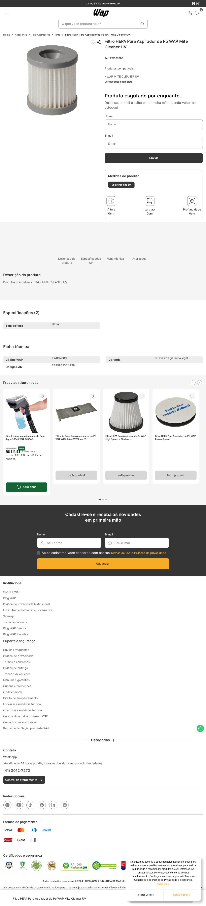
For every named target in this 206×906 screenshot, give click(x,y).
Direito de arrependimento (20, 698)
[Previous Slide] (193, 382)
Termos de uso (120, 553)
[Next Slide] (199, 382)
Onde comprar (12, 692)
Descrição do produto (66, 260)
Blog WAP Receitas (15, 634)
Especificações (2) (91, 260)
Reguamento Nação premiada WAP (26, 728)
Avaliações (139, 258)
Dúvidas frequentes (16, 650)
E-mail (109, 135)
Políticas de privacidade (150, 553)
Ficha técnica (115, 258)
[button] (52, 81)
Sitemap (8, 616)
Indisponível (76, 475)
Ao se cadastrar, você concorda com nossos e (104, 553)
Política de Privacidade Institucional (26, 604)
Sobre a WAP (11, 592)
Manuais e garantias (16, 680)
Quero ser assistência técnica (22, 710)
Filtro (57, 34)
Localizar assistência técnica (22, 704)
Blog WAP (9, 598)
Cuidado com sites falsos (19, 722)
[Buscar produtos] (142, 23)
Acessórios (21, 34)
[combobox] (103, 24)
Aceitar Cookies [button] (181, 895)
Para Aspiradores (41, 34)
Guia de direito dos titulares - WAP (25, 716)
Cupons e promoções (17, 686)
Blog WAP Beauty (14, 628)
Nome (108, 116)
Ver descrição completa (119, 81)
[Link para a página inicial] (6, 34)
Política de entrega (15, 668)
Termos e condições (16, 662)
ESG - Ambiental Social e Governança (27, 610)
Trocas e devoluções (16, 674)
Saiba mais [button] (163, 884)
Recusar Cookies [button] (145, 895)
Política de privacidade (18, 656)
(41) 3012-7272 (16, 770)
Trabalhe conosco (15, 622)
